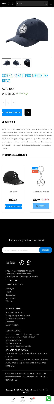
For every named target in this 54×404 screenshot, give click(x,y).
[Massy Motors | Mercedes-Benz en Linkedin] (16, 280)
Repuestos (10, 295)
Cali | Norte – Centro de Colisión (18, 346)
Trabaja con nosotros (15, 318)
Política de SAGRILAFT (36, 376)
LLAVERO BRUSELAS (41, 192)
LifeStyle (10, 288)
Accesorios (10, 298)
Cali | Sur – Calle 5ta (13, 343)
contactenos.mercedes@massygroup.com (22, 334)
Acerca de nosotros (14, 312)
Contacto (10, 321)
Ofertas (9, 301)
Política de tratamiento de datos (20, 373)
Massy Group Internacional (18, 315)
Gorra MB (13, 192)
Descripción (8, 122)
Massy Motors (12, 324)
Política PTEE (11, 379)
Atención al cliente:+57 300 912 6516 (20, 337)
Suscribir (45, 250)
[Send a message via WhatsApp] (48, 398)
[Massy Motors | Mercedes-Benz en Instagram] (11, 280)
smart (8, 291)
